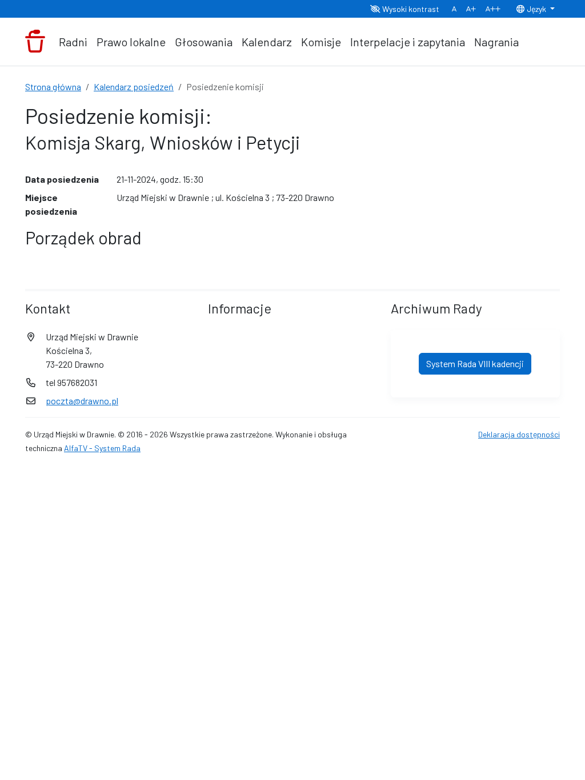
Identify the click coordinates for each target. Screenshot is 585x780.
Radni (73, 42)
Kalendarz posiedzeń (134, 86)
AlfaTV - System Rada (102, 448)
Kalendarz (267, 42)
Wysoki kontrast (409, 9)
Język (536, 9)
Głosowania (204, 42)
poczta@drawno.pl (82, 400)
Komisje (321, 42)
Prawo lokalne (131, 42)
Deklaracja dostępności (519, 434)
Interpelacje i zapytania (407, 42)
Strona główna (53, 86)
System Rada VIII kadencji (475, 363)
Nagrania (496, 42)
